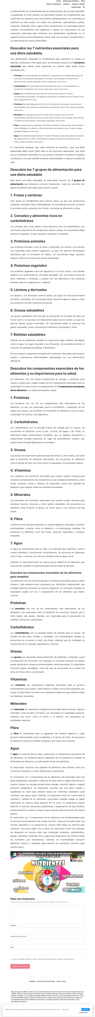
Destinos (66, 4)
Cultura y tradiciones (53, 4)
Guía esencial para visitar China (45, 997)
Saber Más (65, 1009)
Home (58, 1)
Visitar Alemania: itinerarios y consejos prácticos (42, 999)
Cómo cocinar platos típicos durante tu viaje (45, 992)
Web (11, 947)
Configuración (83, 1012)
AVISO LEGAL (61, 981)
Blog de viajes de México (20, 992)
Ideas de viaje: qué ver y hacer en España (56, 995)
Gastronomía (76, 7)
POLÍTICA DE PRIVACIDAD (46, 981)
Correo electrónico (18, 936)
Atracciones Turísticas (71, 1)
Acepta (85, 1009)
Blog (83, 1)
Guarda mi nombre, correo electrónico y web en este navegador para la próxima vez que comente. (43, 959)
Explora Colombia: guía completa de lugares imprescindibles (50, 993)
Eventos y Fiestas (78, 4)
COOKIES (32, 981)
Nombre (13, 925)
